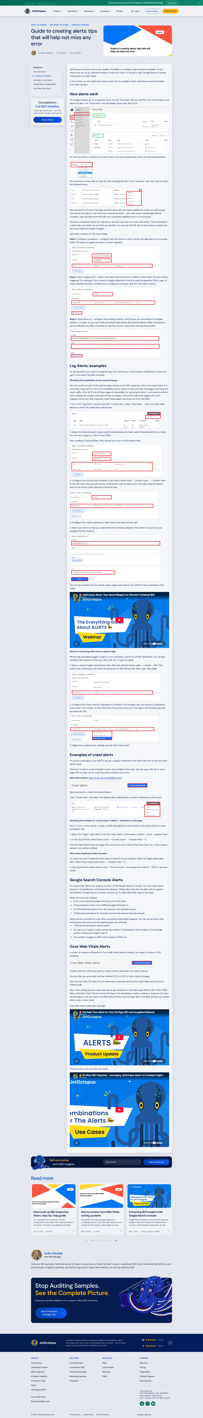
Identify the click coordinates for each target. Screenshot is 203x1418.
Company (104, 11)
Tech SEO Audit (76, 1363)
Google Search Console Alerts (44, 84)
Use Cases (72, 11)
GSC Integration (38, 1372)
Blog (104, 1363)
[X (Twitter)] (147, 1403)
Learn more (172, 3)
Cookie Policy (88, 1415)
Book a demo (152, 11)
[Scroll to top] (170, 1342)
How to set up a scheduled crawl (105, 778)
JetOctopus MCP (38, 1389)
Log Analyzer (36, 1363)
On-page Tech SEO (59, 25)
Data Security (145, 1381)
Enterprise (74, 1381)
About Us (144, 1363)
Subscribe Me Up (156, 1162)
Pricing (119, 11)
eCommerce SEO (77, 1367)
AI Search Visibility (39, 1376)
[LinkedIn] (142, 1403)
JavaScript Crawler (39, 1367)
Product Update (80, 25)
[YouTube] (153, 1403)
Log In (137, 11)
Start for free (170, 11)
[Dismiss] (200, 2)
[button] (92, 1240)
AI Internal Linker (38, 1381)
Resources (88, 11)
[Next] (116, 1240)
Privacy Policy (75, 1415)
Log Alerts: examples (43, 76)
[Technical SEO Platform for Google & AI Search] (35, 11)
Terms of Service (102, 1415)
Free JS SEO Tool (38, 1397)
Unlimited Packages (78, 1372)
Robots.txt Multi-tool (40, 1401)
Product (56, 11)
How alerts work (39, 72)
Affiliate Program (147, 1376)
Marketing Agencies (78, 1376)
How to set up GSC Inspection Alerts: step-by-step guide (51, 1213)
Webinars (106, 1372)
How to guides (39, 25)
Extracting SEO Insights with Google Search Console (146, 1213)
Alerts (33, 1385)
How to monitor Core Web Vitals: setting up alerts (100, 1213)
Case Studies (108, 1367)
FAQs (104, 1376)
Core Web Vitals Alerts (42, 88)
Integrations (145, 1372)
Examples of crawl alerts (42, 80)
